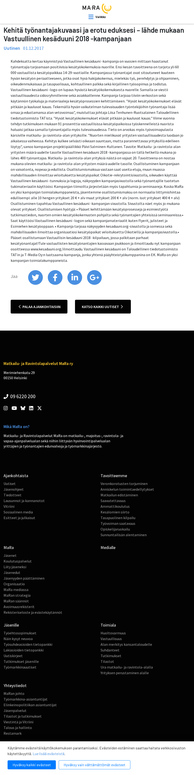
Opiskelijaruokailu (115, 529)
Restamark (13, 733)
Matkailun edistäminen (119, 495)
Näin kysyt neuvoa (18, 638)
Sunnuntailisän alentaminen (124, 534)
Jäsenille (11, 625)
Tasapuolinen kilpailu (118, 517)
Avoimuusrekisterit (19, 606)
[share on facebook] (55, 283)
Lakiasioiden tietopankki (24, 650)
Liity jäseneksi (15, 566)
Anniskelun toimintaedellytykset (127, 489)
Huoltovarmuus (113, 633)
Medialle (108, 547)
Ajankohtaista (16, 475)
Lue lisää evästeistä (48, 753)
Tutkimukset (111, 655)
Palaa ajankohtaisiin (41, 306)
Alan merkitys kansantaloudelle (126, 644)
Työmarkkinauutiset (20, 667)
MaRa (9, 547)
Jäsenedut (12, 572)
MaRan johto (14, 693)
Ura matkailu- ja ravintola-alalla (127, 667)
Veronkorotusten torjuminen (124, 483)
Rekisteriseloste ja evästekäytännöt (33, 612)
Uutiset (10, 483)
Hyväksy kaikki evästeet (32, 764)
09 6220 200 (22, 396)
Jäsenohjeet (14, 489)
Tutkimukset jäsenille (21, 661)
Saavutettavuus (113, 500)
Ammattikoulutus (115, 506)
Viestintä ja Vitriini (18, 722)
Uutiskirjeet (13, 655)
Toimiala (108, 625)
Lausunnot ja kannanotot (24, 500)
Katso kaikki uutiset (101, 306)
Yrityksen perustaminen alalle (125, 672)
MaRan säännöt (16, 601)
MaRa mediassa (16, 589)
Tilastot (107, 661)
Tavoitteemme (114, 475)
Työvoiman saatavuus (118, 523)
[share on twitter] (36, 283)
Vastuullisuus (111, 638)
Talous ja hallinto (18, 727)
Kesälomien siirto (115, 512)
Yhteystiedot (15, 685)
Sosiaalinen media (18, 512)
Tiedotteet (13, 495)
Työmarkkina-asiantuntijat (26, 699)
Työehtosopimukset (20, 633)
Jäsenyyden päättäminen (24, 578)
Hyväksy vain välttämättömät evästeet (94, 764)
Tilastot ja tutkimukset (23, 716)
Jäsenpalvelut (15, 710)
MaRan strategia (17, 595)
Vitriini (9, 506)
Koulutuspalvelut (18, 561)
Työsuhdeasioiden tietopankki (28, 644)
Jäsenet (10, 555)
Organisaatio (14, 583)
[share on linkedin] (75, 283)
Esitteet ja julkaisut (19, 517)
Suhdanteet (110, 650)
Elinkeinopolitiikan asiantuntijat (30, 704)
